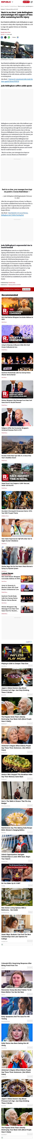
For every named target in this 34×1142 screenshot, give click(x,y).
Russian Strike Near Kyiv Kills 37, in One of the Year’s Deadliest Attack (16, 457)
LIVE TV (27, 2)
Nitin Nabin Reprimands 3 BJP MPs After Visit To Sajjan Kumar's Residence (17, 540)
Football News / (14, 6)
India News (4, 322)
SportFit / (7, 6)
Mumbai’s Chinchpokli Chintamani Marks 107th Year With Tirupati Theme (17, 512)
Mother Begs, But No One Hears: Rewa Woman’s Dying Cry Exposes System (17, 567)
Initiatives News (5, 515)
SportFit (3, 34)
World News (4, 460)
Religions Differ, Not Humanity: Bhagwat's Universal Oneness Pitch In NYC (15, 429)
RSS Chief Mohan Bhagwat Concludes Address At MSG (17, 318)
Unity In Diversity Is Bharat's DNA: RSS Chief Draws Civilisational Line (16, 346)
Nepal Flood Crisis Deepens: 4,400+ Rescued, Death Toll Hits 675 (15, 484)
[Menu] (32, 2)
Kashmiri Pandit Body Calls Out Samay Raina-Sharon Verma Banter (16, 374)
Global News (4, 349)
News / (2, 6)
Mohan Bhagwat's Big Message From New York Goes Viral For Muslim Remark (17, 401)
